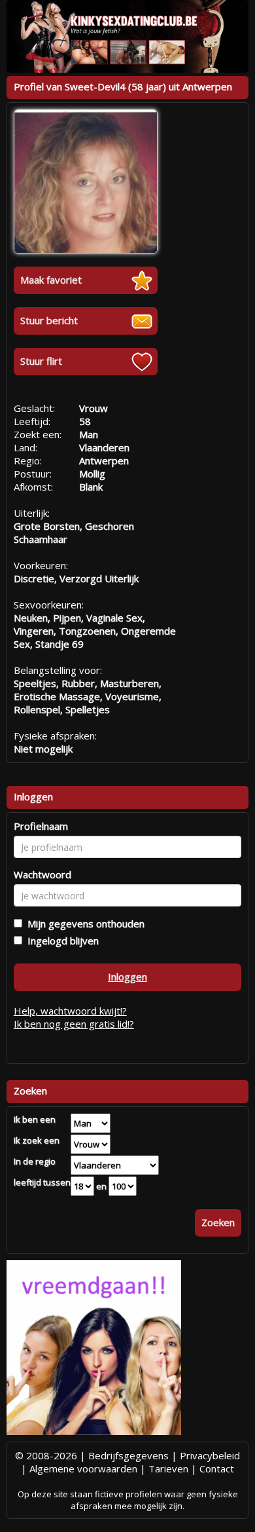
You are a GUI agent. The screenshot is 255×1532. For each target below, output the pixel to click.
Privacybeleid (210, 1455)
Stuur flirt (41, 360)
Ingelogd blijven (60, 940)
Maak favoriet (51, 279)
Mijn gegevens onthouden (83, 923)
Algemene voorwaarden (83, 1468)
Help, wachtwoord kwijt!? (70, 1010)
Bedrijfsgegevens (128, 1455)
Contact (216, 1468)
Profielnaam (41, 825)
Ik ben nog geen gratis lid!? (74, 1023)
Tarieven (168, 1468)
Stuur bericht (49, 320)
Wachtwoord (42, 874)
